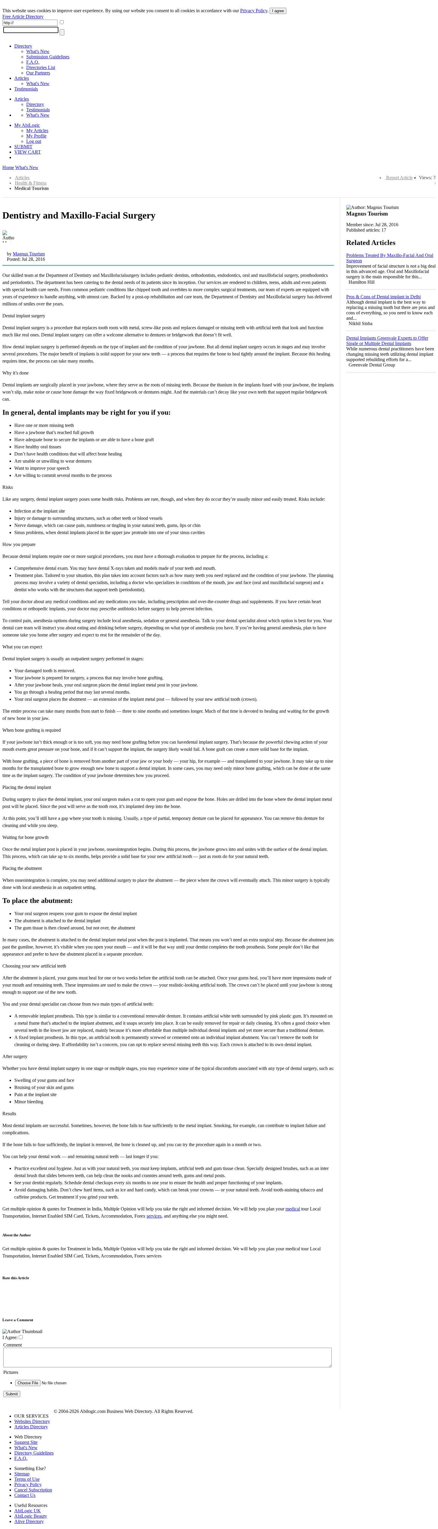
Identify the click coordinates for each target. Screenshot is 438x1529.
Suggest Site (26, 1442)
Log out (33, 141)
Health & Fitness (30, 182)
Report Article (399, 177)
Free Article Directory (23, 16)
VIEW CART (27, 152)
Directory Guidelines (34, 1452)
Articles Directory (31, 1426)
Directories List (40, 67)
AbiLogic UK (27, 1510)
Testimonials (26, 88)
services (154, 1215)
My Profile (36, 135)
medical (292, 1208)
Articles (21, 78)
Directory (23, 46)
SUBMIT (23, 146)
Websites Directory (32, 1421)
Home (8, 167)
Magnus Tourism (29, 253)
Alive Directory (29, 1521)
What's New (37, 51)
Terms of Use (27, 1479)
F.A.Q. (32, 62)
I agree (278, 11)
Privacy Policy (253, 10)
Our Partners (38, 72)
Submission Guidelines (47, 56)
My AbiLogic (27, 125)
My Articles (37, 130)
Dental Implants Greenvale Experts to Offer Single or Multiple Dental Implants (387, 341)
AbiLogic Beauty (30, 1516)
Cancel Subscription (33, 1489)
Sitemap (21, 1473)
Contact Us (24, 1495)
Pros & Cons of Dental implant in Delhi (383, 296)
